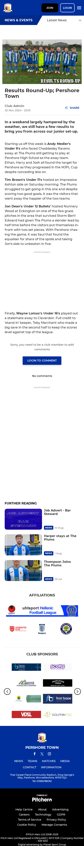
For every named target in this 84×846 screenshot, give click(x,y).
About (42, 809)
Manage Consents (54, 824)
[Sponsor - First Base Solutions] (57, 699)
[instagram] (49, 754)
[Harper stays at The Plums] (23, 544)
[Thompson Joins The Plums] (23, 570)
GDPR (61, 814)
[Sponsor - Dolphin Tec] (57, 715)
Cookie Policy (26, 824)
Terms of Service (29, 819)
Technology (43, 814)
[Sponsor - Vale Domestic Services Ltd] (26, 715)
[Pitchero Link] (42, 800)
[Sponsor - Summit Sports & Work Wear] (26, 684)
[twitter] (42, 754)
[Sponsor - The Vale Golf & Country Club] (26, 699)
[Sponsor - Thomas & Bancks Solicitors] (26, 668)
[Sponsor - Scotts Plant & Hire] (57, 668)
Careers (24, 814)
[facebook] (35, 754)
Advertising (60, 809)
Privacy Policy (56, 819)
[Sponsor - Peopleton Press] (57, 684)
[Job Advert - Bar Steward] (23, 519)
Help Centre (24, 809)
